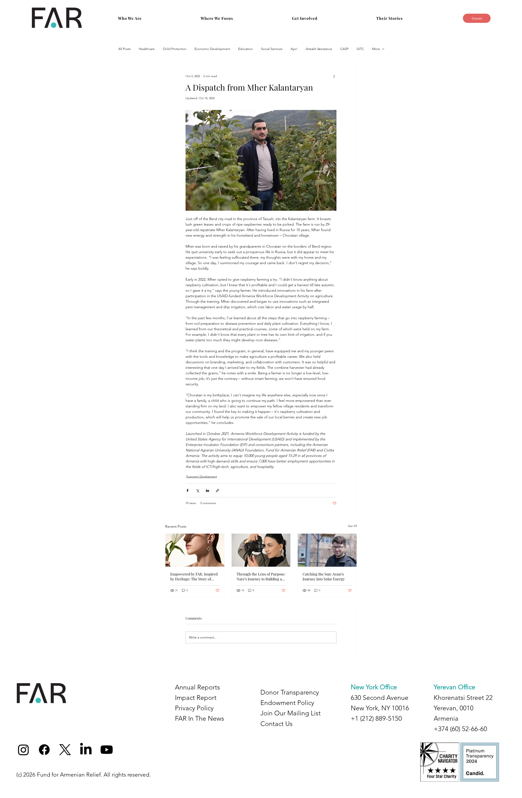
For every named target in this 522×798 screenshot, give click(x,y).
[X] (65, 750)
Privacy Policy (194, 708)
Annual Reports (197, 687)
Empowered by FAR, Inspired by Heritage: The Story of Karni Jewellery (194, 576)
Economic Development (212, 49)
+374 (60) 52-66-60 (460, 729)
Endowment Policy (287, 703)
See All (352, 526)
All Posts (124, 49)
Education (245, 49)
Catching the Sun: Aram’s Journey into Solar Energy (324, 576)
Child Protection (174, 49)
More (376, 49)
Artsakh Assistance (319, 49)
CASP (344, 49)
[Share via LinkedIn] (207, 490)
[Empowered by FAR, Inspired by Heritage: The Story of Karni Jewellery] (194, 550)
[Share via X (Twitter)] (197, 490)
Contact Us (276, 724)
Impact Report (196, 698)
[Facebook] (44, 750)
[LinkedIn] (86, 750)
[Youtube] (107, 750)
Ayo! (294, 49)
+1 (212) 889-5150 (376, 718)
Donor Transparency (289, 692)
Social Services (271, 49)
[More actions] (334, 76)
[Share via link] (217, 490)
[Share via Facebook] (187, 490)
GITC (360, 49)
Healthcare (147, 49)
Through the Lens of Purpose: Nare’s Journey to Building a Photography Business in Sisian (261, 576)
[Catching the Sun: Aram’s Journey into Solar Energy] (327, 550)
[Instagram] (23, 750)
